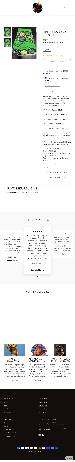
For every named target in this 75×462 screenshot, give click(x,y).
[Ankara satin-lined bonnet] (37, 350)
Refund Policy (43, 405)
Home (45, 29)
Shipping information (57, 173)
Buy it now (57, 66)
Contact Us (7, 429)
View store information (52, 86)
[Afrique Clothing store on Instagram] (40, 435)
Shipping (45, 42)
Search (6, 426)
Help (5, 423)
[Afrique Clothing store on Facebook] (43, 435)
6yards (47, 50)
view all (37, 380)
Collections (7, 412)
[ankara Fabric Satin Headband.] (60, 350)
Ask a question (57, 177)
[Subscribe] (64, 429)
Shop (5, 405)
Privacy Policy (43, 409)
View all (14, 380)
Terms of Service (44, 412)
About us (6, 409)
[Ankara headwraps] (14, 350)
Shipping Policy (43, 402)
